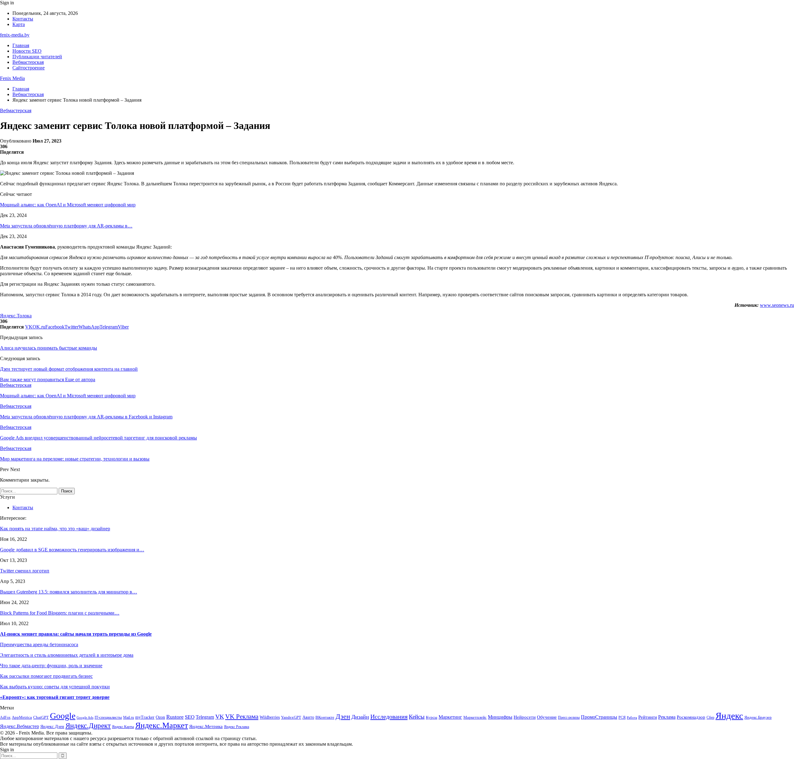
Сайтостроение (28, 67)
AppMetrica (22, 717)
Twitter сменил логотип (24, 570)
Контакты (22, 18)
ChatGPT (41, 717)
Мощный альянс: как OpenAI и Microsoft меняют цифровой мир (68, 204)
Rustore (175, 717)
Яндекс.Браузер (758, 717)
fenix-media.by (14, 35)
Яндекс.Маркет (161, 725)
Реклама (667, 717)
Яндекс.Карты (123, 727)
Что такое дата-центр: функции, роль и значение (51, 665)
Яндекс (729, 716)
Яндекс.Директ (88, 726)
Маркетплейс (475, 717)
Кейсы (417, 716)
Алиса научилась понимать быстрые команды (48, 348)
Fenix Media (12, 78)
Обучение (547, 717)
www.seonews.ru (777, 305)
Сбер (710, 718)
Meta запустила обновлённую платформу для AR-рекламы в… (66, 225)
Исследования (389, 716)
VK (219, 716)
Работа (632, 717)
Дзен (343, 716)
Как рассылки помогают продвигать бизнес (46, 676)
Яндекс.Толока (16, 315)
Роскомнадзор (691, 717)
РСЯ (622, 718)
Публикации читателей (37, 56)
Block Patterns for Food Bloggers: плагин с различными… (59, 613)
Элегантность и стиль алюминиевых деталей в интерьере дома (66, 655)
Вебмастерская (28, 62)
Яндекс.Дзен (52, 726)
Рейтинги (647, 717)
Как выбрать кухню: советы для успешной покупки (55, 686)
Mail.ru (128, 718)
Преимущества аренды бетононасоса (39, 644)
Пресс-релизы (569, 718)
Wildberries (270, 717)
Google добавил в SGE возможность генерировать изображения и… (72, 549)
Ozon (160, 717)
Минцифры (500, 717)
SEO (189, 717)
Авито (308, 717)
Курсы (431, 717)
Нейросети (525, 717)
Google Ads (85, 717)
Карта (18, 24)
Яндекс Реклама (236, 727)
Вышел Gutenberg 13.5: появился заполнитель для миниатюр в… (68, 591)
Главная (20, 45)
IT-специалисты (108, 717)
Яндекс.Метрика (206, 726)
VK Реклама (241, 716)
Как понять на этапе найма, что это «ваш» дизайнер (55, 528)
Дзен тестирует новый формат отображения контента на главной (69, 369)
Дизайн (360, 717)
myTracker (144, 717)
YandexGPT (291, 717)
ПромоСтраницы (599, 717)
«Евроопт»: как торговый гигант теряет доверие (54, 697)
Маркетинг (450, 717)
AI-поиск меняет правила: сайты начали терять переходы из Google (76, 634)
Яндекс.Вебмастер (19, 726)
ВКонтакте (324, 717)
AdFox (5, 718)
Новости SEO (27, 51)
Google (62, 716)
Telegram (205, 717)
